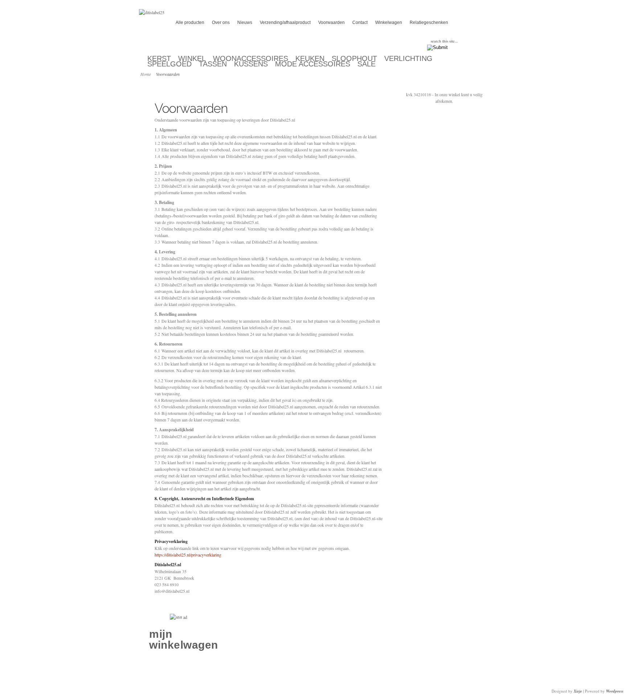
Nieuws (244, 22)
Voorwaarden (331, 22)
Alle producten (190, 22)
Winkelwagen (388, 22)
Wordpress (614, 691)
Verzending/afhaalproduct (285, 22)
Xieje (578, 691)
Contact (360, 22)
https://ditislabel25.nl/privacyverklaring (188, 555)
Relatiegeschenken (429, 22)
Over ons (221, 22)
